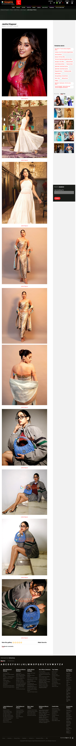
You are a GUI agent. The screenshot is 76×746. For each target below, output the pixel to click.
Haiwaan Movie (6, 680)
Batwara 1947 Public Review (31, 674)
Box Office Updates (7, 714)
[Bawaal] (59, 124)
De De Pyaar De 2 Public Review (32, 690)
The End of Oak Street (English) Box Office (63, 59)
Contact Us (31, 738)
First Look (18, 715)
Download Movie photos (69, 716)
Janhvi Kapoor (23, 9)
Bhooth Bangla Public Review (31, 682)
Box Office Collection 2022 (68, 693)
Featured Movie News (7, 711)
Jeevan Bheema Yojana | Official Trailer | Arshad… (44, 710)
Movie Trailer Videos (31, 712)
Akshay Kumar (65, 78)
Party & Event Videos (31, 714)
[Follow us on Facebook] (54, 2)
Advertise (9, 738)
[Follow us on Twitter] (60, 2)
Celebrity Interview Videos (32, 711)
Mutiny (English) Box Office (44, 676)
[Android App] (70, 738)
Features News (69, 64)
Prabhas (56, 80)
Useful (55, 706)
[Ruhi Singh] (69, 113)
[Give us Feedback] (67, 3)
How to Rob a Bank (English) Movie (8, 675)
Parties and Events (19, 710)
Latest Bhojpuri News (56, 709)
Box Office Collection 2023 (68, 690)
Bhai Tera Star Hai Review (21, 683)
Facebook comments (7, 646)
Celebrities (11, 661)
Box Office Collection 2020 (68, 700)
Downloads (69, 707)
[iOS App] (72, 738)
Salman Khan (54, 681)
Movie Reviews (6, 720)
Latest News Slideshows (8, 718)
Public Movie (30, 670)
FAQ (47, 738)
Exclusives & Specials (31, 715)
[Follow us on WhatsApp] (57, 3)
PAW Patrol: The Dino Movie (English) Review (20, 675)
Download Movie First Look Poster (68, 722)
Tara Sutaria (54, 685)
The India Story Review (20, 689)
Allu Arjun (54, 677)
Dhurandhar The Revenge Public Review (32, 684)
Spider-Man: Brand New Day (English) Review (20, 685)
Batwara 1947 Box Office (60, 56)
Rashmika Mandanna (56, 679)
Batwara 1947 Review (20, 676)
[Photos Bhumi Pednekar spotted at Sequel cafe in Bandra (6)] (59, 148)
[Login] (72, 3)
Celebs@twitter (55, 711)
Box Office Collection (68, 674)
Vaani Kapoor (54, 678)
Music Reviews (55, 719)
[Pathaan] (69, 136)
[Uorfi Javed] (69, 101)
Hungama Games (55, 715)
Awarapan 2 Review (20, 680)
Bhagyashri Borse (58, 71)
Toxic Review (18, 673)
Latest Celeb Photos (20, 711)
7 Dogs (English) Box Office (44, 673)
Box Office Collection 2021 (68, 697)
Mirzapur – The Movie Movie (8, 676)
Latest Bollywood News (59, 64)
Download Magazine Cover (68, 725)
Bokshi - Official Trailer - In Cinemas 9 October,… (44, 713)
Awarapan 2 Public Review (31, 676)
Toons (17, 718)
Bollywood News (69, 61)
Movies (3, 661)
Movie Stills (18, 714)
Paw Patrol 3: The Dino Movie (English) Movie (63, 49)
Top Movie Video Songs (32, 710)
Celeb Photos (16, 9)
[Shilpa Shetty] (59, 136)
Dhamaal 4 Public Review (32, 677)
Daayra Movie (5, 683)
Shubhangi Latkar (67, 71)
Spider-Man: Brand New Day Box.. (61, 66)
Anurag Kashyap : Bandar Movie (61, 75)
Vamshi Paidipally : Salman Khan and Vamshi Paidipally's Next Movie (62, 87)
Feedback (24, 738)
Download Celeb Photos (69, 710)
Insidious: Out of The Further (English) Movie (64, 52)
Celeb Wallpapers (19, 712)
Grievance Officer (39, 738)
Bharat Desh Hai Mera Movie (8, 685)
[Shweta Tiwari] (59, 101)
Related (56, 93)
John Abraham (55, 682)
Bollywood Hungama (5, 9)
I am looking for (59, 190)
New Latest (30, 707)
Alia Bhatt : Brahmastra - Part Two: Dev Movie (63, 84)
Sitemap (53, 716)
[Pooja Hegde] (69, 124)
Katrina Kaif (54, 673)
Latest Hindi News (55, 708)
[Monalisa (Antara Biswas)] (59, 113)
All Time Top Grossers (68, 678)
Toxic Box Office (42, 671)
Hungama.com (55, 712)
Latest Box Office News (7, 712)
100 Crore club (68, 683)
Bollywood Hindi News (7, 722)
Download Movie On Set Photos (69, 728)
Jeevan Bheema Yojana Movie (7, 679)
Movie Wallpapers (19, 716)
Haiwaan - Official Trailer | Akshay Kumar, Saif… (44, 717)
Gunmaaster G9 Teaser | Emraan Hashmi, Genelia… (44, 720)
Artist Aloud (54, 713)
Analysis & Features (68, 676)
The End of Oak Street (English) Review (20, 679)
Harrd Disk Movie (58, 54)
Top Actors (68, 686)
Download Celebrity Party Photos (69, 718)
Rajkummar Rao (55, 686)
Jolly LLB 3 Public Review (32, 691)
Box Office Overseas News (8, 716)
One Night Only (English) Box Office (44, 675)
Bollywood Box (69, 670)
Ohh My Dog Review (20, 681)
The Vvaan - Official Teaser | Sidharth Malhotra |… (44, 715)
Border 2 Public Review (32, 688)
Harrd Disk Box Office (43, 678)
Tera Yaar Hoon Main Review (20, 687)
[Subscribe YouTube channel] (62, 3)
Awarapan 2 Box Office (59, 61)
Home (3, 738)
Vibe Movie (5, 684)
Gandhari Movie (6, 673)
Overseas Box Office (69, 680)
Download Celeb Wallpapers (68, 713)
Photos (11, 9)
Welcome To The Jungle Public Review (32, 680)
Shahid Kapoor (58, 73)
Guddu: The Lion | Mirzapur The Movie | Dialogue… (44, 722)
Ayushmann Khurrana (56, 683)
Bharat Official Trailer (56, 720)
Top (55, 669)
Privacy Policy (17, 738)
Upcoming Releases (7, 719)
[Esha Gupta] (69, 148)
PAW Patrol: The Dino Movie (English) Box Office (44, 682)
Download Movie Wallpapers (68, 731)
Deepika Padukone (56, 675)
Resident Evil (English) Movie (8, 687)
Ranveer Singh (55, 674)
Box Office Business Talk (8, 715)
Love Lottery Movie (6, 681)
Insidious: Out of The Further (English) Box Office (44, 680)
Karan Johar (57, 78)
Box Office (44, 669)
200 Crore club (68, 685)
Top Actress (68, 688)
